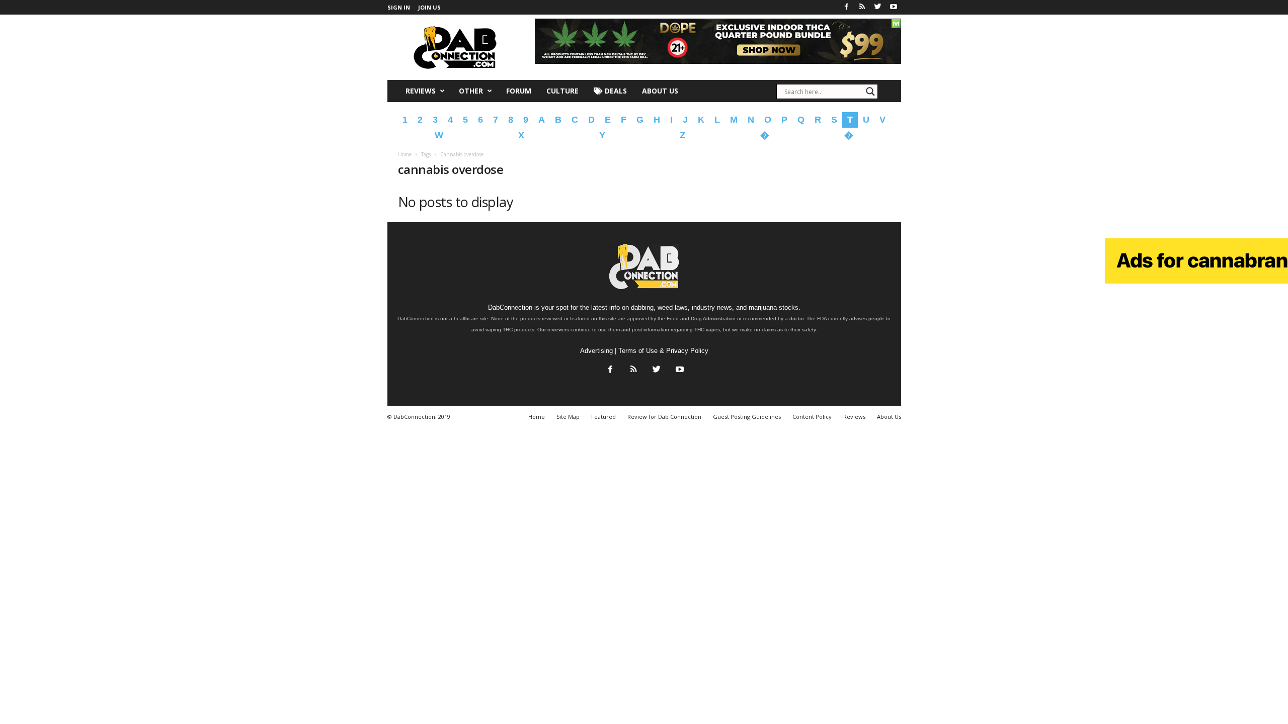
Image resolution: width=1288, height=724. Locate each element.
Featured (603, 416)
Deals (615, 91)
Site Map (568, 416)
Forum (518, 91)
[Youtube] (894, 7)
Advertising (596, 350)
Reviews (421, 91)
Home (405, 154)
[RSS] (862, 7)
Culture (562, 91)
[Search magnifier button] (870, 91)
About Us (660, 91)
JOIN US (429, 7)
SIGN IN (398, 7)
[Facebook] (847, 7)
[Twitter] (878, 7)
